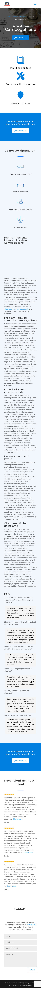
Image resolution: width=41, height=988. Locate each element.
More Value (28, 985)
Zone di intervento (19, 17)
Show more (17, 819)
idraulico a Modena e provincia (16, 309)
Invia (32, 970)
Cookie (32, 983)
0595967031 (21, 37)
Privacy (27, 983)
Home (9, 17)
